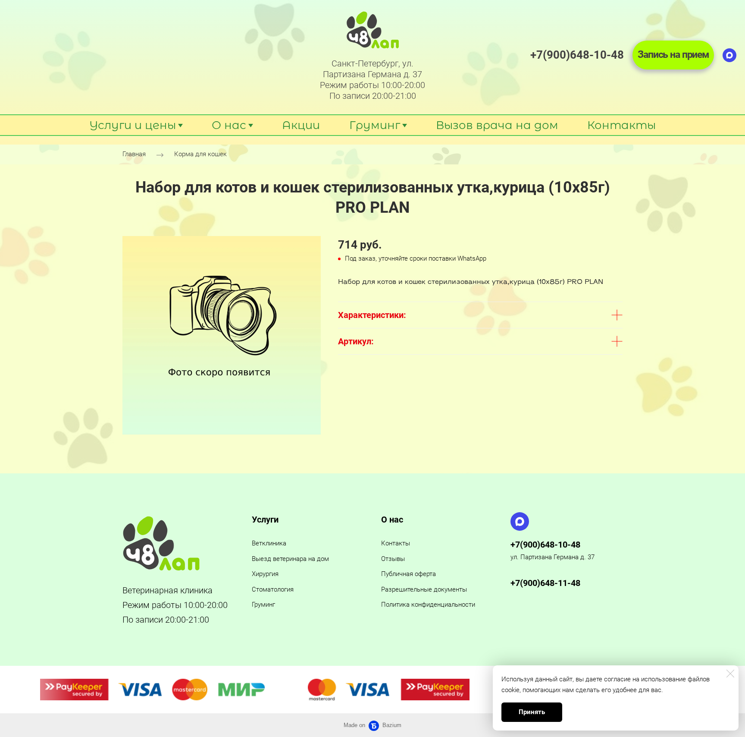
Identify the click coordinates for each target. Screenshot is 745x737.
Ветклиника (269, 543)
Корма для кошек (200, 154)
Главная (134, 154)
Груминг (263, 604)
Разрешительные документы (424, 589)
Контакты (395, 543)
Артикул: (356, 341)
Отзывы (393, 559)
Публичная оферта (408, 574)
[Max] (729, 55)
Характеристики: (372, 315)
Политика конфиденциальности (428, 604)
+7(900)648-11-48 (545, 583)
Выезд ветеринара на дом (290, 559)
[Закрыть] (730, 673)
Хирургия (265, 574)
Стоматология (273, 589)
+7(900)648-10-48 (545, 544)
